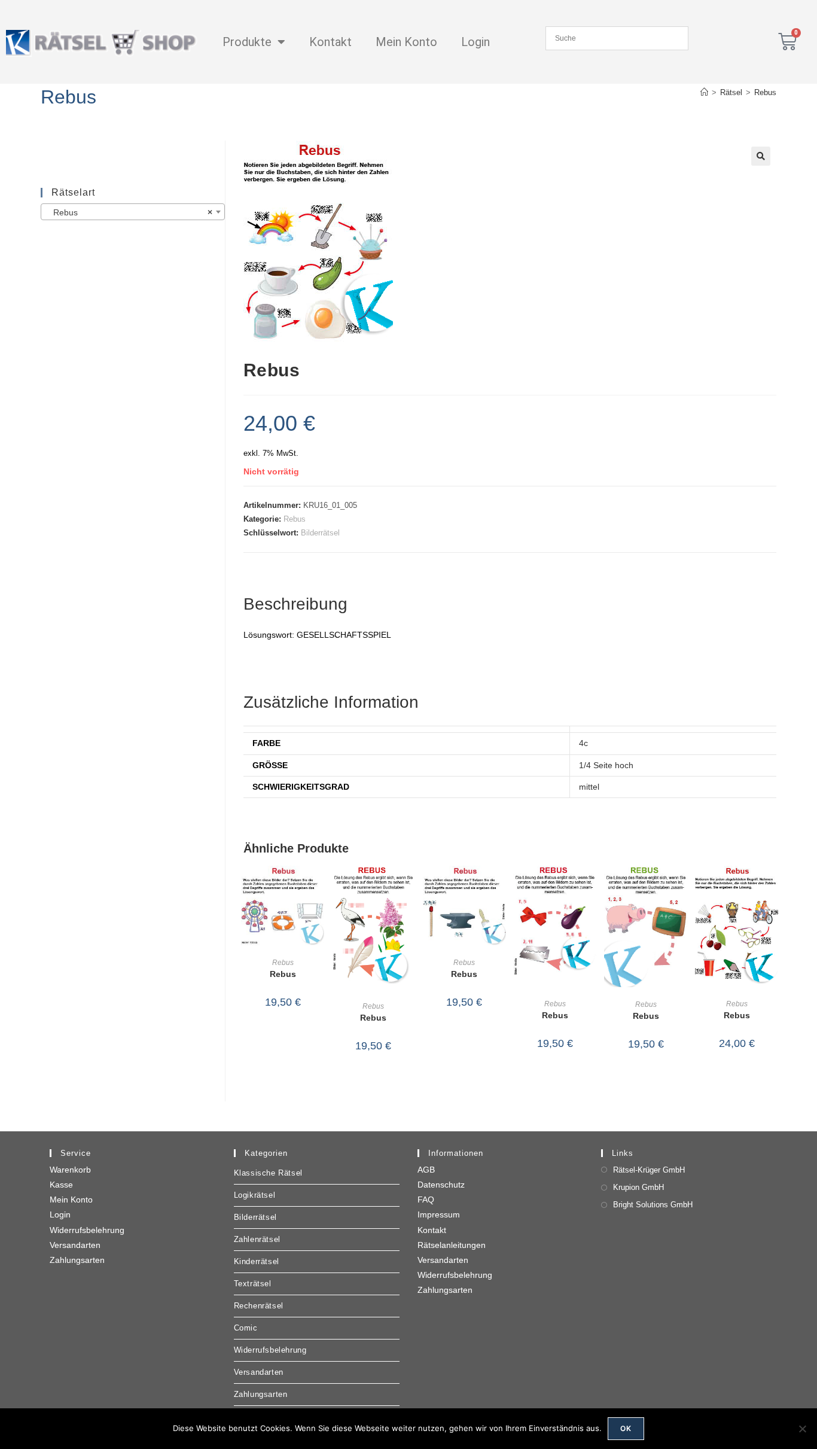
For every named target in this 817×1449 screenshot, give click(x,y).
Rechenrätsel (258, 1305)
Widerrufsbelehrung (87, 1230)
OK (626, 1428)
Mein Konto (406, 42)
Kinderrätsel (256, 1261)
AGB (426, 1169)
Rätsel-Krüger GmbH (649, 1169)
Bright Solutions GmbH (653, 1204)
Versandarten (75, 1245)
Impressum (438, 1214)
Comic (246, 1327)
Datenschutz (441, 1184)
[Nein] (802, 1429)
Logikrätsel (255, 1195)
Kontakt (330, 42)
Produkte (247, 42)
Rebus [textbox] (129, 212)
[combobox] (132, 211)
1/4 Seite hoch (606, 765)
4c (583, 743)
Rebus (765, 92)
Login (475, 42)
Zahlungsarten (77, 1260)
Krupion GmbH (638, 1187)
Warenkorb (70, 1169)
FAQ (425, 1199)
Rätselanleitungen (451, 1245)
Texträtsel (253, 1283)
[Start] (704, 92)
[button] (760, 156)
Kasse (61, 1184)
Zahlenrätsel (257, 1239)
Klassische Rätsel (268, 1172)
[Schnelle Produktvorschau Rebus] (318, 887)
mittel (589, 787)
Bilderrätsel (320, 532)
